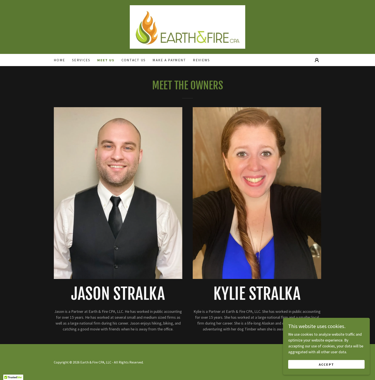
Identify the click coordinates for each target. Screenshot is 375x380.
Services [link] (81, 60)
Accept (326, 364)
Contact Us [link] (134, 60)
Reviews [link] (201, 60)
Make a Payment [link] (169, 60)
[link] (187, 26)
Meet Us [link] (105, 60)
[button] (316, 60)
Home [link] (59, 60)
